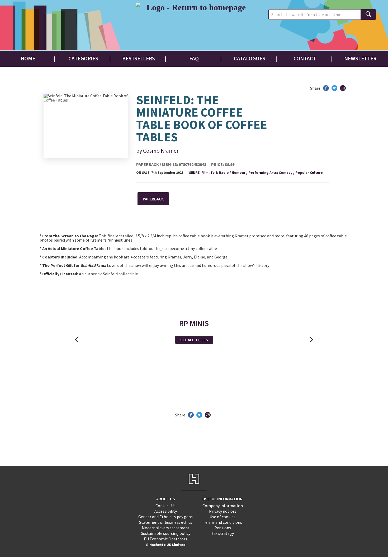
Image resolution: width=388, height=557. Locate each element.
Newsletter (360, 58)
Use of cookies (222, 516)
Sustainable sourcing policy (165, 533)
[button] (76, 340)
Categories (83, 58)
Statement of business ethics (165, 522)
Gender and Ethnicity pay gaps (165, 516)
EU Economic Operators (165, 538)
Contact (305, 58)
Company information (222, 505)
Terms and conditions (222, 522)
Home (28, 58)
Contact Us (165, 505)
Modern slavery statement (166, 527)
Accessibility (165, 511)
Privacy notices (222, 511)
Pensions (222, 527)
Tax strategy (222, 533)
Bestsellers (138, 58)
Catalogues (249, 58)
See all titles (194, 339)
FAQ (194, 58)
